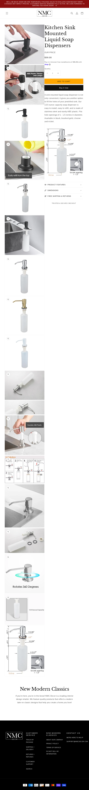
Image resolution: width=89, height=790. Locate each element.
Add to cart (63, 81)
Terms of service (53, 747)
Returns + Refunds (30, 756)
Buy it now (63, 88)
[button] (7, 13)
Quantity (47, 69)
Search (29, 769)
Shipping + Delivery (30, 748)
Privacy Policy (52, 743)
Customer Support (30, 763)
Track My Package (30, 741)
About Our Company (54, 740)
